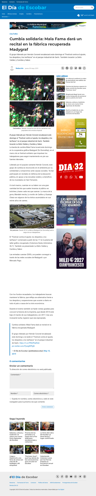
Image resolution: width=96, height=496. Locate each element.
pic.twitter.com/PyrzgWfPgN (23, 346)
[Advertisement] (32, 278)
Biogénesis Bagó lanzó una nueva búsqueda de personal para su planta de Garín (76, 96)
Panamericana (38, 14)
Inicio (3, 14)
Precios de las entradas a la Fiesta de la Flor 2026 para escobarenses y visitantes (31, 437)
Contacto (12, 2)
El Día (24, 7)
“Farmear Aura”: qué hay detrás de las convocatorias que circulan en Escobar (32, 459)
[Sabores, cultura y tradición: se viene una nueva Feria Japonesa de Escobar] (60, 104)
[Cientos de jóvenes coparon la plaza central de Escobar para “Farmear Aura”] (60, 89)
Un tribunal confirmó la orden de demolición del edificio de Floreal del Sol (76, 80)
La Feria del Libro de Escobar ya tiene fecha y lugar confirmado (47, 435)
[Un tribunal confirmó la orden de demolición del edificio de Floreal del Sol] (60, 81)
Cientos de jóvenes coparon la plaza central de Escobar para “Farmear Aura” (76, 88)
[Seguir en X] (57, 476)
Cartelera (29, 14)
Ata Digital (61, 489)
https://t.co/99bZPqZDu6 (29, 343)
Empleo (21, 14)
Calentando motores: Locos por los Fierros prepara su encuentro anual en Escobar (46, 460)
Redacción (19, 68)
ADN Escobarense (55, 482)
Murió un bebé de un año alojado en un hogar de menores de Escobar (74, 111)
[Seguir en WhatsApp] (75, 476)
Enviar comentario (47, 407)
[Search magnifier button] (92, 7)
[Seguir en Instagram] (66, 476)
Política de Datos (43, 482)
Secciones (5, 16)
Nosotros (4, 2)
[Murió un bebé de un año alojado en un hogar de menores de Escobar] (60, 112)
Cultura (14, 34)
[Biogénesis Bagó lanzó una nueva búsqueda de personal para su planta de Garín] (60, 96)
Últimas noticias (12, 14)
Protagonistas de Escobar (70, 482)
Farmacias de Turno (22, 2)
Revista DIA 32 (14, 485)
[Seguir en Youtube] (71, 476)
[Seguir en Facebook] (62, 476)
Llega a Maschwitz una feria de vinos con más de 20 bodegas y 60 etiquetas (16, 460)
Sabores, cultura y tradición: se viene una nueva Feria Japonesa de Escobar (16, 436)
